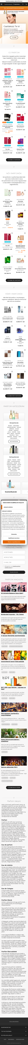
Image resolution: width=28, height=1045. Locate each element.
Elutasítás (14, 534)
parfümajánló (5, 724)
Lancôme (17, 433)
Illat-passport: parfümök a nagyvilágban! (10, 714)
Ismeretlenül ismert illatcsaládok (12, 661)
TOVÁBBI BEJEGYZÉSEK (14, 787)
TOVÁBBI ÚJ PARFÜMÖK (14, 159)
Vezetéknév (8, 552)
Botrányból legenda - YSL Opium (12, 614)
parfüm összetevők (7, 781)
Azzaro (9, 459)
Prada (9, 469)
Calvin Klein (16, 425)
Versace (15, 436)
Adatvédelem (11, 1039)
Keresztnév (8, 557)
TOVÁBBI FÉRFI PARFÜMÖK (14, 395)
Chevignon (10, 462)
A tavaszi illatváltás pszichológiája (13, 635)
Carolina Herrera (11, 427)
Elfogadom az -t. (12, 567)
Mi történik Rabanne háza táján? (12, 593)
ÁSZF (5, 1039)
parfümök (4, 646)
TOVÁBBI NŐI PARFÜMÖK (14, 280)
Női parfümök (14, 423)
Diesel (15, 462)
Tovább (14, 37)
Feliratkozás (14, 572)
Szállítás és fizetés (20, 1039)
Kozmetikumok (11, 492)
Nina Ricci (12, 434)
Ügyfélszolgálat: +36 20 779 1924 (14, 1)
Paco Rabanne (15, 467)
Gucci (9, 431)
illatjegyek (5, 777)
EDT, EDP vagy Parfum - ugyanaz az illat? (13, 688)
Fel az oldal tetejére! (14, 1021)
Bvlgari (10, 425)
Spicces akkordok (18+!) (9, 767)
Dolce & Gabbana (11, 464)
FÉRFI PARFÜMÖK (14, 474)
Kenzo (12, 433)
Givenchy (16, 430)
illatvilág (4, 672)
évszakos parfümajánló (16, 646)
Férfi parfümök (14, 457)
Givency (14, 466)
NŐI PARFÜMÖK (14, 441)
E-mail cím (7, 562)
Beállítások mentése (14, 538)
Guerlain (14, 431)
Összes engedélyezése (14, 542)
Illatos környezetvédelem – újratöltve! (10, 740)
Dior (19, 462)
